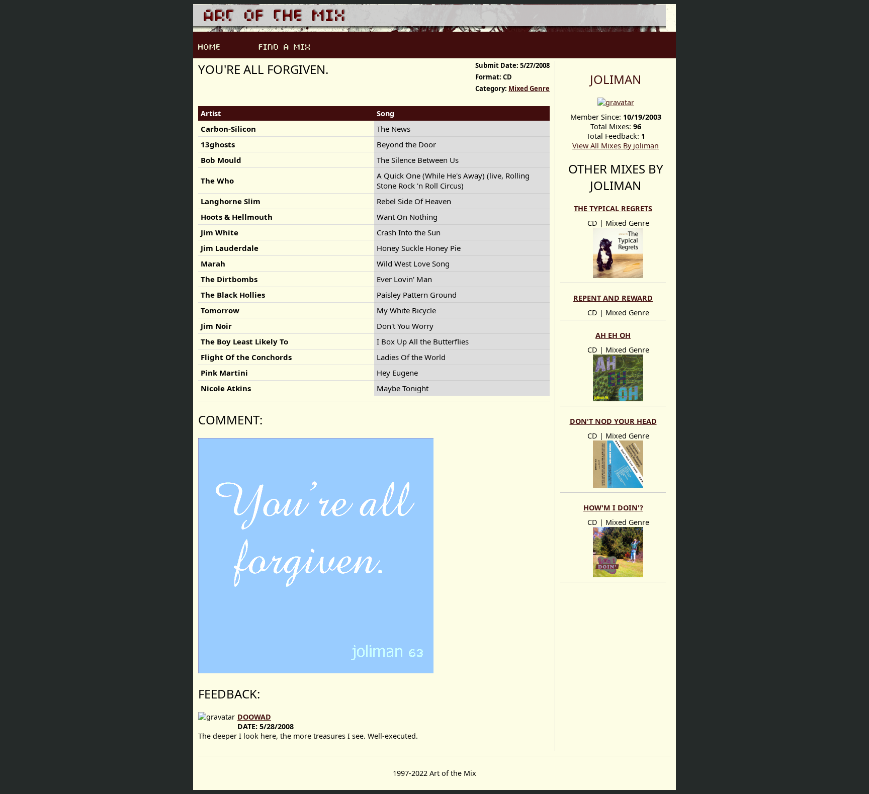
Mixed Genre (529, 88)
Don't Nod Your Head (613, 421)
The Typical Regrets (613, 208)
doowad (254, 717)
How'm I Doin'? (613, 507)
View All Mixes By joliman (615, 145)
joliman (615, 79)
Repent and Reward (613, 298)
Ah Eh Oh (613, 335)
